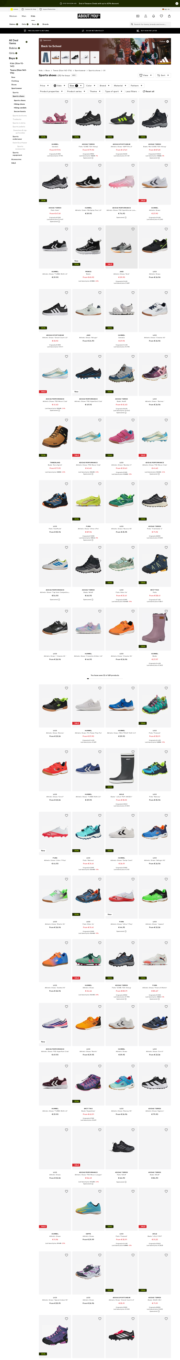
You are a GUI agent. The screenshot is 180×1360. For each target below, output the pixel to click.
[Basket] (169, 16)
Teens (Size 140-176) (62, 70)
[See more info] (45, 40)
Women (13, 16)
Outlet (15, 9)
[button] (146, 75)
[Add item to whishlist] (66, 102)
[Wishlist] (161, 16)
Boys (48, 70)
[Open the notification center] (153, 16)
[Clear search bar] (168, 24)
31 (104, 70)
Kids (33, 16)
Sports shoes (95, 70)
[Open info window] (177, 3)
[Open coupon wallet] (138, 16)
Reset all (150, 91)
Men (24, 16)
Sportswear (80, 70)
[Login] (145, 16)
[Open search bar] (131, 24)
